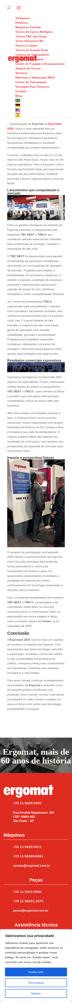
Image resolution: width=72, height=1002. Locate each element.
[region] (36, 965)
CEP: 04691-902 (24, 816)
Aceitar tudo (36, 972)
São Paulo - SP (23, 821)
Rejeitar (36, 993)
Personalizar (36, 982)
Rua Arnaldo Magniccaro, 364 (33, 812)
